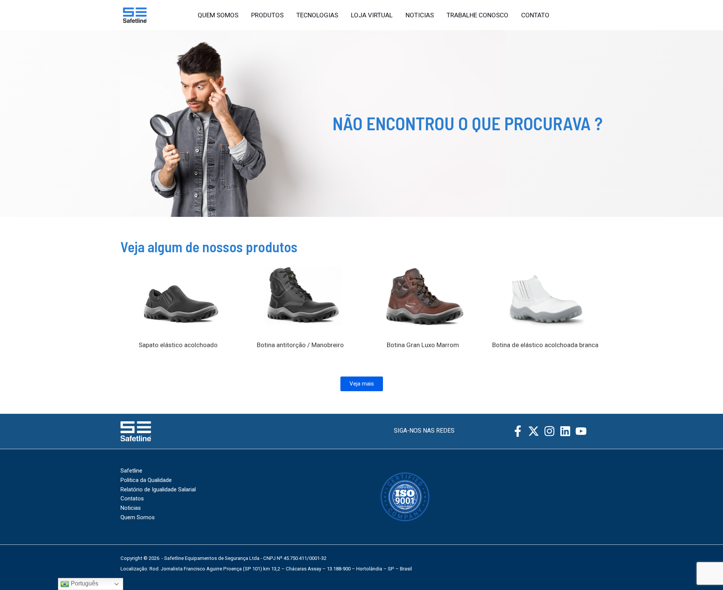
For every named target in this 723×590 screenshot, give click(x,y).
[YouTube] (581, 431)
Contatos (132, 498)
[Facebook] (583, 15)
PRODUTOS (267, 15)
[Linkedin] (565, 431)
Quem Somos (137, 517)
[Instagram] (566, 15)
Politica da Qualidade (146, 480)
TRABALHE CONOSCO (477, 15)
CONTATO (535, 15)
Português (83, 583)
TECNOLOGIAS (317, 15)
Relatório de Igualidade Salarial (158, 489)
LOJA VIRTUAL (372, 15)
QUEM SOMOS (218, 15)
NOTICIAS (420, 15)
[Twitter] (599, 15)
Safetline (131, 470)
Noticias (130, 508)
